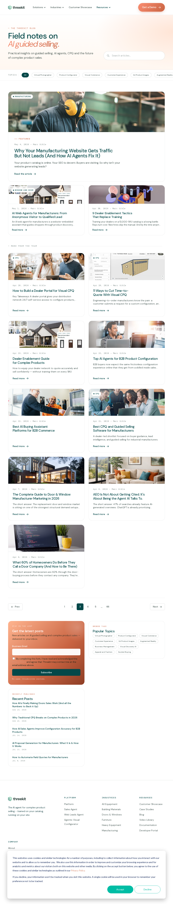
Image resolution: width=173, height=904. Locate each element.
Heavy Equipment (111, 825)
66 (107, 606)
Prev (17, 606)
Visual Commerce (92, 75)
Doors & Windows (112, 814)
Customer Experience (116, 75)
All (25, 75)
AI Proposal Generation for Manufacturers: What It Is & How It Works (45, 745)
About (11, 848)
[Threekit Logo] (16, 7)
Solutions (38, 7)
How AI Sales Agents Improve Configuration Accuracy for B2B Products (46, 730)
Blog (141, 814)
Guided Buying (124, 652)
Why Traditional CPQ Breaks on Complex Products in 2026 (44, 717)
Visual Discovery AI (128, 646)
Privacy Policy (19, 662)
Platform (69, 804)
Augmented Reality (148, 641)
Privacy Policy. (78, 870)
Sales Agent (70, 809)
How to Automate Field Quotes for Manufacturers (40, 757)
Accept (120, 889)
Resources (102, 7)
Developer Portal (148, 830)
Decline (148, 889)
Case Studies (146, 809)
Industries (56, 7)
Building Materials (111, 809)
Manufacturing (110, 830)
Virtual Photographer (43, 75)
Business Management (104, 646)
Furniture (107, 819)
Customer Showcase (80, 7)
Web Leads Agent (74, 814)
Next (155, 606)
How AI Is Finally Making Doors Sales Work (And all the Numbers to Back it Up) (41, 705)
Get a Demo (149, 7)
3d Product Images (141, 75)
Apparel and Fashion (103, 652)
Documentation (148, 825)
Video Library (146, 819)
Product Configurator (68, 75)
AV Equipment (109, 804)
